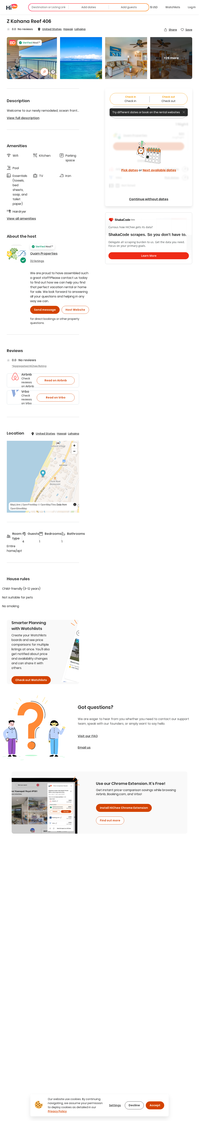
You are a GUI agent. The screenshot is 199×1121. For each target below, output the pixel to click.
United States (52, 29)
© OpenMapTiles (47, 504)
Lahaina (80, 29)
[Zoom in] (74, 445)
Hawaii (68, 29)
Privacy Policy (57, 1111)
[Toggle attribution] (74, 504)
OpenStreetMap (18, 508)
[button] (153, 7)
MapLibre (15, 504)
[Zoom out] (74, 451)
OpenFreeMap (30, 504)
